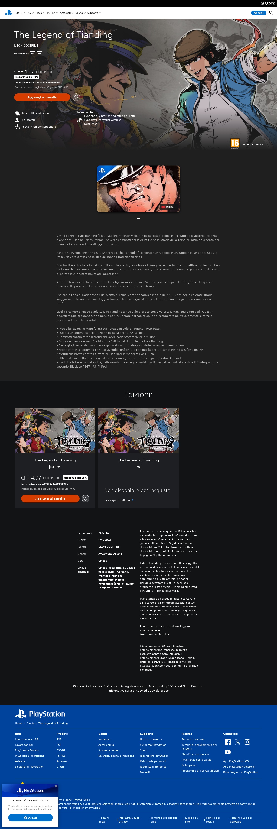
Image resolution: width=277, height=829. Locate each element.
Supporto (92, 13)
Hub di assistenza (151, 739)
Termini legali (104, 819)
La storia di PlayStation (29, 766)
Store (19, 13)
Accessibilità (106, 744)
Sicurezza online (108, 750)
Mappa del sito (192, 819)
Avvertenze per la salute (155, 634)
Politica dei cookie (213, 819)
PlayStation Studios (27, 750)
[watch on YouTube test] (169, 207)
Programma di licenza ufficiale (201, 770)
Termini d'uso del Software (241, 819)
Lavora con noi (24, 744)
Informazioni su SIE (27, 739)
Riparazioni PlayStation (154, 755)
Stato (143, 750)
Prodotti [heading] (63, 734)
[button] (138, 188)
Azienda (20, 761)
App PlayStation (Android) (239, 766)
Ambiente (104, 739)
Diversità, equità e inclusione (116, 755)
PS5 (29, 13)
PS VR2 (61, 750)
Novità (79, 13)
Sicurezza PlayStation (153, 744)
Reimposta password (153, 761)
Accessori (65, 13)
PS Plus (51, 13)
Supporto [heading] (146, 734)
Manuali (145, 772)
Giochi (38, 13)
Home (18, 723)
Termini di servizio (193, 739)
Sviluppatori (189, 765)
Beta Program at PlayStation (240, 772)
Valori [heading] (102, 734)
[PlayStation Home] (8, 13)
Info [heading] (18, 734)
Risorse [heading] (187, 734)
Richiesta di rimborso (153, 766)
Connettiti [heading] (230, 734)
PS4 (59, 744)
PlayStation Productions (29, 755)
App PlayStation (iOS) (236, 761)
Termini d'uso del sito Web (164, 819)
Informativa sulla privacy (129, 819)
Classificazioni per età (195, 754)
